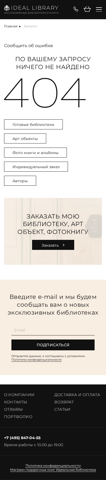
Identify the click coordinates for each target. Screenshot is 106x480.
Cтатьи (62, 409)
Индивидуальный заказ (36, 166)
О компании (19, 394)
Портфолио (18, 416)
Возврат (64, 402)
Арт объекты (25, 138)
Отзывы (13, 409)
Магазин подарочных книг (32, 469)
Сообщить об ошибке (28, 45)
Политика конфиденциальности (36, 359)
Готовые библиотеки (33, 124)
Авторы (20, 180)
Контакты (15, 402)
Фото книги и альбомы (35, 152)
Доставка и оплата (77, 394)
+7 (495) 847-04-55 (22, 438)
